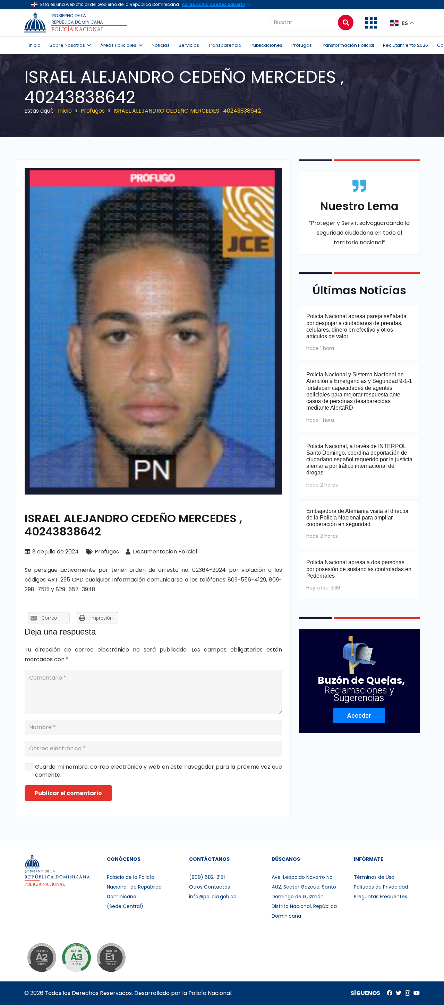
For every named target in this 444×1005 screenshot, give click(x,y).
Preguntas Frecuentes (380, 896)
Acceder (359, 715)
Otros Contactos (209, 886)
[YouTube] (416, 993)
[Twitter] (398, 993)
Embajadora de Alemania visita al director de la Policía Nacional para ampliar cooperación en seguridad (357, 517)
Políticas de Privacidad (381, 886)
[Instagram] (407, 993)
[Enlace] (76, 22)
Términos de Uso (374, 877)
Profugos (107, 552)
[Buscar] (345, 22)
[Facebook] (389, 993)
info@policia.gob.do (213, 896)
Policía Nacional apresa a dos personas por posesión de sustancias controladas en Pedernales (358, 568)
